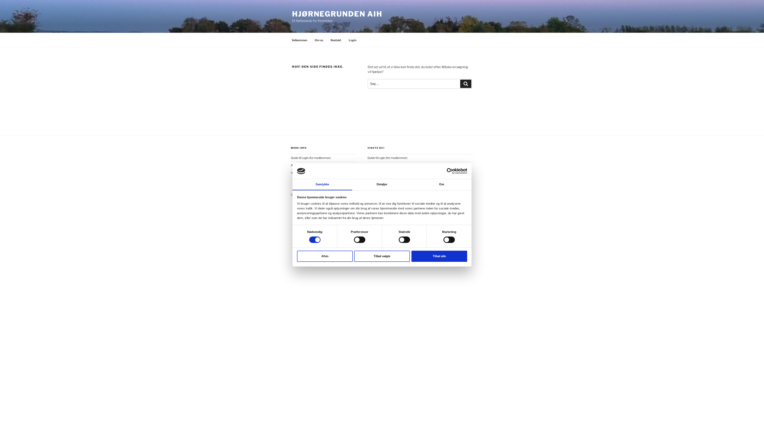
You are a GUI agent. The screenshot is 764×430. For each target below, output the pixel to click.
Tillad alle (439, 256)
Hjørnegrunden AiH (337, 14)
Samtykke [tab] (322, 184)
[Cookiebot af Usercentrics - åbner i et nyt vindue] (449, 171)
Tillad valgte (382, 256)
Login (352, 40)
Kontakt (336, 40)
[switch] (359, 239)
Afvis (324, 256)
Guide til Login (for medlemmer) (311, 157)
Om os (319, 40)
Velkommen (299, 40)
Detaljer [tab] (382, 184)
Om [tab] (441, 184)
